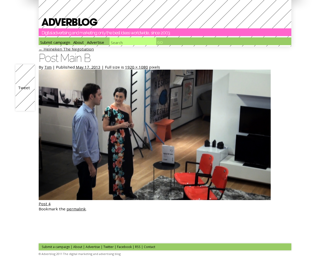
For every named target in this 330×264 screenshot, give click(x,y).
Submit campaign (55, 42)
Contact (149, 247)
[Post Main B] (155, 198)
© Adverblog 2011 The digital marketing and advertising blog (80, 254)
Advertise (95, 42)
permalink (76, 208)
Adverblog (69, 22)
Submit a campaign (56, 247)
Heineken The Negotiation (66, 49)
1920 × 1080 (136, 67)
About (78, 42)
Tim (48, 67)
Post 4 (45, 203)
